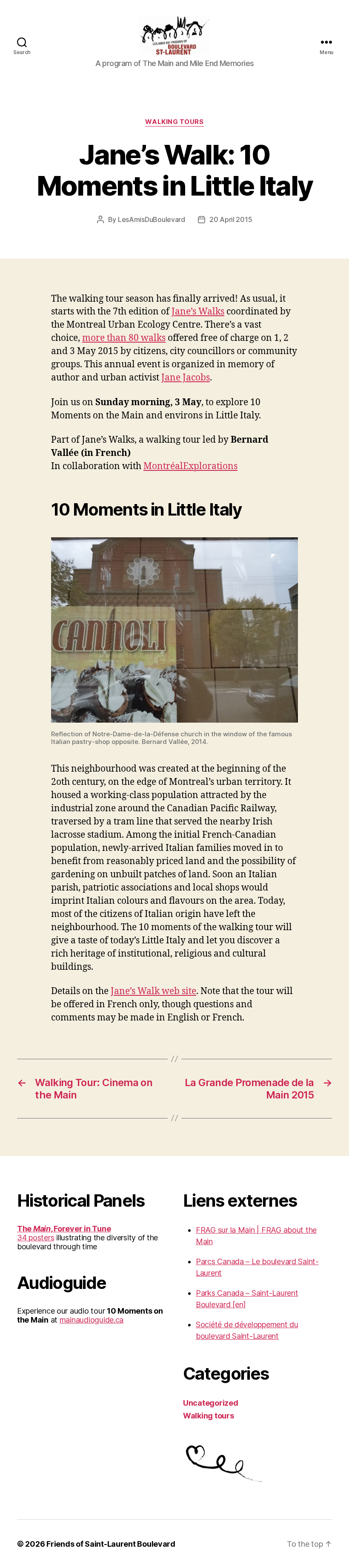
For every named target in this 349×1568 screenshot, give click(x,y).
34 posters (35, 1237)
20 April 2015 (230, 219)
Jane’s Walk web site (153, 991)
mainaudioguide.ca (91, 1319)
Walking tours (174, 122)
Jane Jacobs (185, 377)
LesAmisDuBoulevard (151, 219)
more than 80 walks (124, 338)
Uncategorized (210, 1402)
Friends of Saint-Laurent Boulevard (110, 1543)
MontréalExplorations (190, 466)
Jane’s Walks (198, 311)
